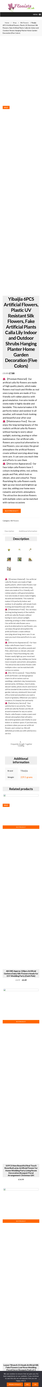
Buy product (11, 511)
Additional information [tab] (28, 531)
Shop (15, 23)
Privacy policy (15, 1384)
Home (7, 23)
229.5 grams (27, 777)
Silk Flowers (24, 23)
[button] (35, 14)
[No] (39, 1379)
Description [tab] (9, 531)
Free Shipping (10, 49)
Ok (35, 1384)
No (27, 1384)
